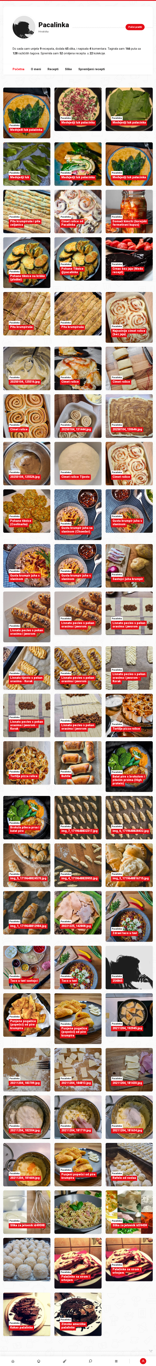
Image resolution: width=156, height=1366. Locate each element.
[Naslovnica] (13, 1361)
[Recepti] (64, 1361)
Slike (68, 69)
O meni (36, 69)
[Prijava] (143, 1361)
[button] (90, 1361)
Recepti (53, 69)
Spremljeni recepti (91, 69)
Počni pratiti (135, 27)
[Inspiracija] (39, 1361)
